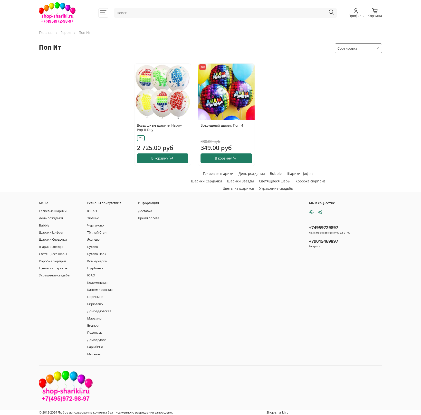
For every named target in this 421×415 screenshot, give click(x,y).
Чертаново (95, 225)
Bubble (276, 173)
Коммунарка (97, 261)
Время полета (148, 218)
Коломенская (97, 283)
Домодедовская (99, 311)
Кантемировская (100, 290)
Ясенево (93, 239)
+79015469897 (323, 241)
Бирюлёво (95, 304)
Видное (92, 325)
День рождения (252, 173)
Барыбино (95, 347)
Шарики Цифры (300, 173)
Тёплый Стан (96, 232)
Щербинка (95, 268)
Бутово (92, 247)
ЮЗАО (92, 211)
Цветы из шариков (238, 188)
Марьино (94, 318)
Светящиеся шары (274, 181)
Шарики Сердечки (206, 181)
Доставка (145, 211)
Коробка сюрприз (310, 181)
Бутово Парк (96, 254)
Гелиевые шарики (218, 173)
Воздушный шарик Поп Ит (223, 125)
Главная (46, 32)
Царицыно (95, 297)
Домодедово (96, 340)
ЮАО (91, 275)
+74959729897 (323, 227)
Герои (66, 32)
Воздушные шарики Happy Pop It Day (159, 127)
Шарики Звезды (240, 181)
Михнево (94, 354)
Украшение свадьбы (276, 188)
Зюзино (93, 218)
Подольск (94, 332)
